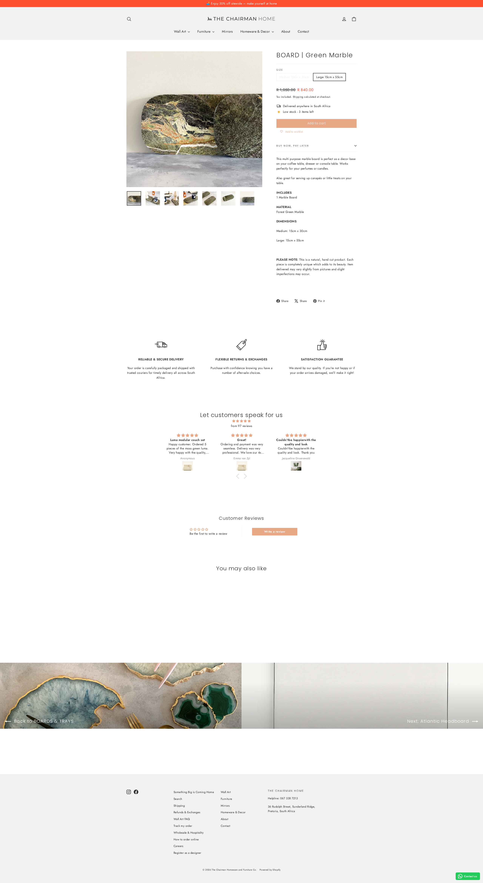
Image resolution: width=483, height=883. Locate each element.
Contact (303, 31)
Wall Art (180, 31)
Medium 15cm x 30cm (294, 77)
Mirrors (227, 31)
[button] (238, 476)
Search (178, 799)
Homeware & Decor (255, 31)
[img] (241, 421)
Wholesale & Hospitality (189, 833)
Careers (178, 846)
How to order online (186, 839)
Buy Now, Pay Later (292, 145)
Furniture (204, 31)
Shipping (298, 97)
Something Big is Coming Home (194, 792)
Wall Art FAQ (182, 819)
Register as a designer (187, 853)
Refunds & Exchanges (187, 812)
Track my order (183, 826)
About (285, 31)
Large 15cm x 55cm (329, 77)
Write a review (274, 531)
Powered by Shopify (270, 869)
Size (279, 69)
